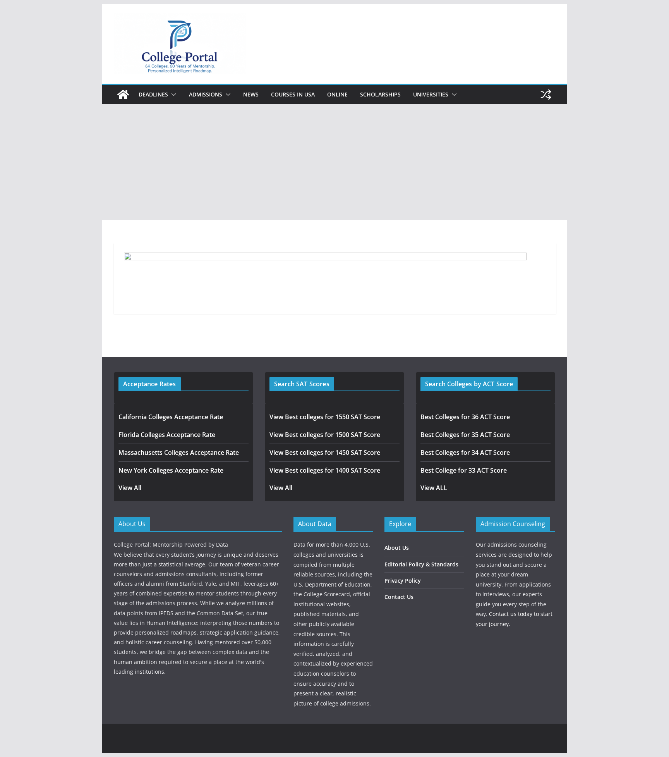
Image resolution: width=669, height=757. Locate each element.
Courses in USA (293, 94)
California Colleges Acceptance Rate (170, 417)
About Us (396, 547)
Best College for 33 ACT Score (463, 470)
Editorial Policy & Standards (421, 564)
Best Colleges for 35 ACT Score (465, 434)
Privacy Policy (402, 580)
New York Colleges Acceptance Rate (170, 470)
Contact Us (398, 596)
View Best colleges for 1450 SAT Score (324, 452)
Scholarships (380, 94)
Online (337, 94)
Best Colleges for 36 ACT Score (465, 417)
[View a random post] (546, 94)
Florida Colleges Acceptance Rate (166, 434)
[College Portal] (123, 94)
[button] (172, 94)
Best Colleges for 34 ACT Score (465, 452)
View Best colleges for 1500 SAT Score (324, 434)
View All (129, 487)
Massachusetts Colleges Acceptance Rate (178, 452)
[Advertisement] (334, 162)
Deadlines (153, 94)
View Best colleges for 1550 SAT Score (324, 417)
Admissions (205, 94)
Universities (430, 94)
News (251, 94)
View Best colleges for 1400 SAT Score (324, 470)
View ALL (433, 487)
